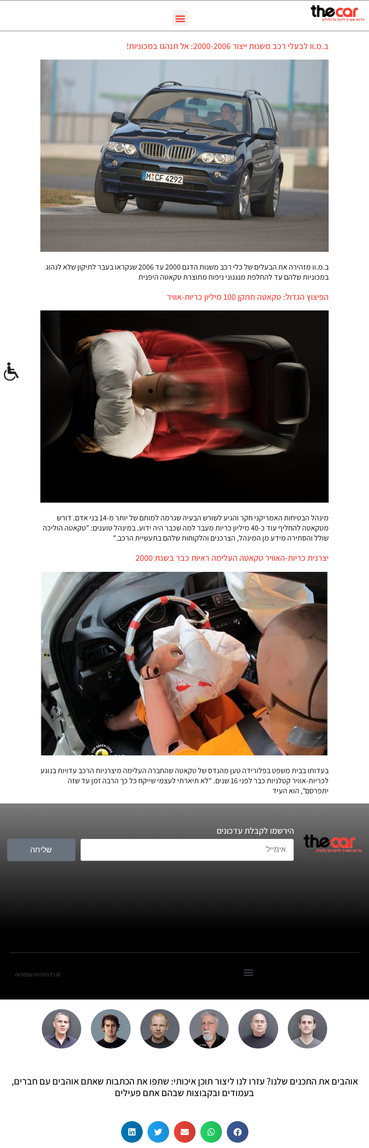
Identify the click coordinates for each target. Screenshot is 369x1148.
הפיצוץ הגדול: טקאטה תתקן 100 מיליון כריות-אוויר (248, 296)
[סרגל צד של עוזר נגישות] (11, 371)
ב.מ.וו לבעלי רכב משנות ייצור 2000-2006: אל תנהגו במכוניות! (227, 45)
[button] (180, 18)
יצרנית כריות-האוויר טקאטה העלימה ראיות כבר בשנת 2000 (232, 557)
